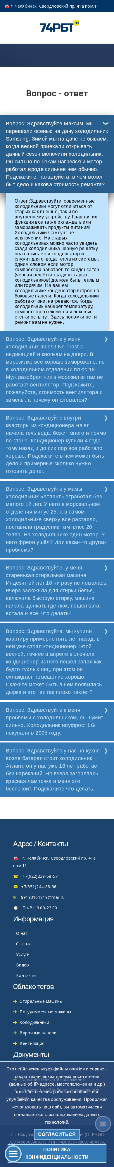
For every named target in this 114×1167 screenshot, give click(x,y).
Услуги (23, 954)
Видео (22, 965)
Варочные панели (38, 1033)
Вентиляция (32, 1043)
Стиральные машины (41, 1001)
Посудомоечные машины (45, 1011)
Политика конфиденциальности (57, 1153)
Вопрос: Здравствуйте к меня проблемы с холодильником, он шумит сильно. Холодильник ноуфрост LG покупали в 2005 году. (54, 721)
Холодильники (34, 1022)
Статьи (23, 944)
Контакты (26, 975)
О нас (22, 933)
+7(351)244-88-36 (38, 886)
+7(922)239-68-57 (40, 876)
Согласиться (57, 1134)
